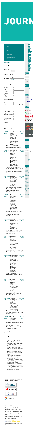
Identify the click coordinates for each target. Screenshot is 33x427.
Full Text (6, 93)
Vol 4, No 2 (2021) (7, 317)
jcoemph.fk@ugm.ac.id (12, 420)
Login (8, 47)
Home (5, 62)
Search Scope (27, 150)
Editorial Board (29, 62)
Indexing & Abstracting (11, 57)
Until (5, 104)
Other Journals (29, 162)
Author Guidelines (29, 48)
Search (8, 50)
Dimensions (30, 89)
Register (8, 49)
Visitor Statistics (29, 67)
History (8, 58)
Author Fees (29, 49)
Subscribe (29, 142)
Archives (8, 53)
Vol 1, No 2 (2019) (7, 256)
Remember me (29, 80)
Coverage (6, 116)
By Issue (28, 157)
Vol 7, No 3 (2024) (7, 176)
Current (8, 51)
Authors (6, 87)
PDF (22, 133)
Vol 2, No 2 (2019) (7, 237)
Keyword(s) (7, 78)
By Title (28, 161)
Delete (12, 79)
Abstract (6, 91)
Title (5, 89)
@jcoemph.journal (16, 421)
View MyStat (27, 194)
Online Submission (30, 51)
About (8, 46)
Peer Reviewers (29, 64)
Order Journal (29, 65)
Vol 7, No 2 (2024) (7, 298)
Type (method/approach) (8, 114)
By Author (29, 159)
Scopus (29, 90)
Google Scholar (29, 88)
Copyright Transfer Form (29, 69)
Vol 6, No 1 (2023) (7, 151)
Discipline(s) (7, 111)
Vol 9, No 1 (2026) (7, 132)
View (28, 141)
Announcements (9, 54)
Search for (6, 69)
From (5, 103)
